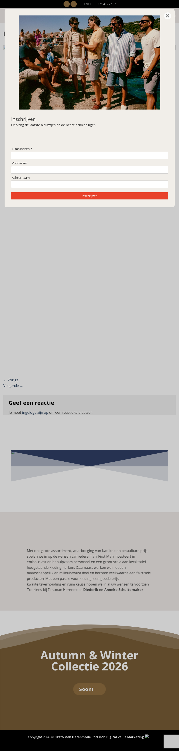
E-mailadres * (22, 149)
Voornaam (19, 163)
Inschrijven (89, 196)
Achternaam (21, 178)
